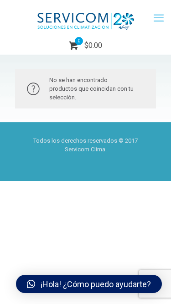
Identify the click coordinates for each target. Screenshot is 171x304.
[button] (89, 284)
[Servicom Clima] (85, 18)
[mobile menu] (158, 18)
